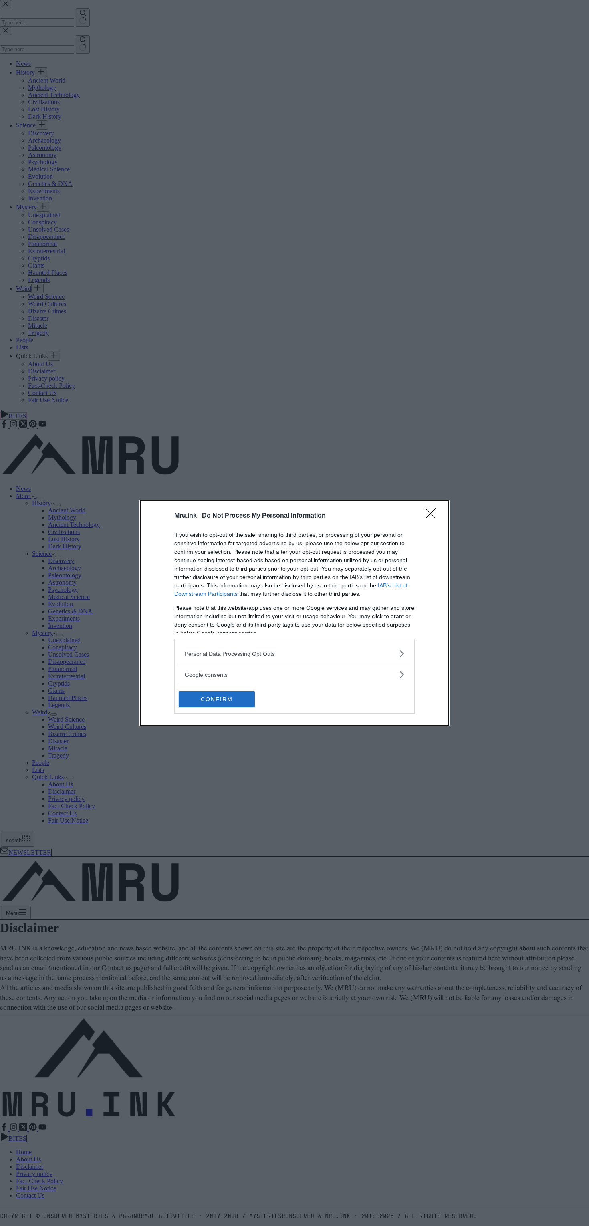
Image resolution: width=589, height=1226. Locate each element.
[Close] (433, 516)
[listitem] (294, 653)
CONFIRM (217, 699)
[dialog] (294, 613)
